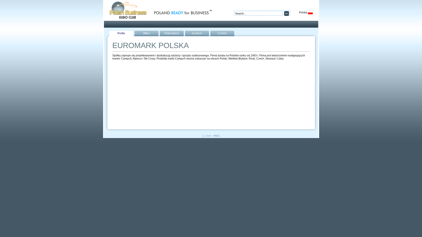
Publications (171, 33)
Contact (222, 33)
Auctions (197, 33)
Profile (121, 33)
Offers (146, 33)
